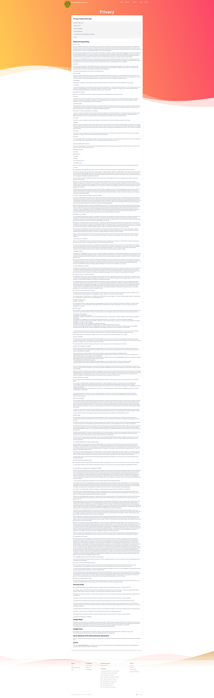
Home (121, 2)
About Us (127, 2)
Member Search (89, 665)
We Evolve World (104, 665)
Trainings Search (89, 669)
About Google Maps (78, 28)
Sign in (146, 2)
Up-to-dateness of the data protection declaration (84, 34)
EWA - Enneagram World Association (107, 683)
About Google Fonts (78, 31)
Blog (141, 2)
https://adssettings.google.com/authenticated (105, 626)
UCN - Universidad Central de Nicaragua (108, 687)
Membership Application (75, 667)
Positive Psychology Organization (80, 2)
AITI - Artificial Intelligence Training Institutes (109, 681)
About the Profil (77, 25)
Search (134, 2)
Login (72, 669)
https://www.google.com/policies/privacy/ (82, 626)
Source (75, 37)
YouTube (141, 694)
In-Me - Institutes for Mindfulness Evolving (108, 679)
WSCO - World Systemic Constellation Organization (110, 677)
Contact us (132, 665)
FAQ (72, 665)
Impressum (132, 667)
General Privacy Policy (78, 22)
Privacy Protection (133, 669)
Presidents (88, 667)
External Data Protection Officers (122, 645)
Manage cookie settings (134, 671)
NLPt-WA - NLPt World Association (107, 685)
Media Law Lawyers (86, 646)
